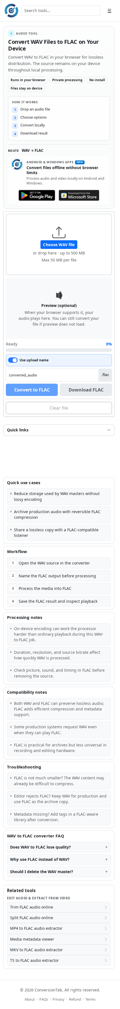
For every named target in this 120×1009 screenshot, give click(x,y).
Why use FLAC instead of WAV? (39, 859)
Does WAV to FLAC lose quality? (40, 847)
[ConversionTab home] (11, 10)
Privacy (58, 999)
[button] (59, 244)
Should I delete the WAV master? (41, 871)
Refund (75, 999)
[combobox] (60, 11)
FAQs (43, 999)
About (30, 999)
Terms (90, 999)
